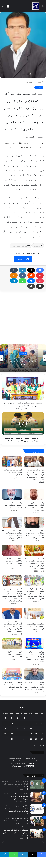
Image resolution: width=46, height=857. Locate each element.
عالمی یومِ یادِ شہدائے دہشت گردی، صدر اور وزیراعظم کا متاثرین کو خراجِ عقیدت (16, 808)
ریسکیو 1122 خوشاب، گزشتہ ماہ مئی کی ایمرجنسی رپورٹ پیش (23, 361)
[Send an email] (20, 143)
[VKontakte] (22, 275)
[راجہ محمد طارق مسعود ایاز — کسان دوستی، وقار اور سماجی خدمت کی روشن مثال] (34, 494)
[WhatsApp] (22, 280)
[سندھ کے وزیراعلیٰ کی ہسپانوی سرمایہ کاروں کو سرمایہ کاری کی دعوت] (37, 833)
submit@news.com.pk (26, 763)
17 (12, 728)
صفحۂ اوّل (38, 82)
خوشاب (37, 245)
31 (12, 739)
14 (31, 728)
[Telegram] (14, 280)
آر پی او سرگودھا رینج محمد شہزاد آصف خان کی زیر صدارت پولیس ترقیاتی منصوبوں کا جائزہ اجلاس (34, 563)
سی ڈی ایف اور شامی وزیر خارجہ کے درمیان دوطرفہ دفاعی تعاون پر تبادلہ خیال (15, 820)
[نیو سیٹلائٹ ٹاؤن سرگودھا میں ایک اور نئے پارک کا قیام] (12, 643)
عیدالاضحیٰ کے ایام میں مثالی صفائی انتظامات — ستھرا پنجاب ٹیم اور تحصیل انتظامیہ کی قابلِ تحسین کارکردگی (34, 593)
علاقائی (29, 82)
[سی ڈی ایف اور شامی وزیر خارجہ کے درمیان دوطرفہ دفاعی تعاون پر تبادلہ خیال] (37, 821)
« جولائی (41, 745)
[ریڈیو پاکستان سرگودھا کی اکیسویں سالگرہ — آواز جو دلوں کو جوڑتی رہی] (34, 613)
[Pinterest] (40, 275)
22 (24, 734)
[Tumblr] (14, 270)
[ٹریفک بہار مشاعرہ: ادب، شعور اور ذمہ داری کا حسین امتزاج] (12, 674)
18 (5, 728)
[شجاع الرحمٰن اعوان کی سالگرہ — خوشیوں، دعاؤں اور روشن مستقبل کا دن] (12, 550)
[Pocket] (40, 280)
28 (31, 739)
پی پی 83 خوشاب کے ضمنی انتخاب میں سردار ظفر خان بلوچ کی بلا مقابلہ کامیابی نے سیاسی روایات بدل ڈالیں (12, 626)
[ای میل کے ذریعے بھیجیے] (40, 286)
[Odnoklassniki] (14, 275)
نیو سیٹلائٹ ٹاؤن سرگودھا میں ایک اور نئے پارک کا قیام (13, 654)
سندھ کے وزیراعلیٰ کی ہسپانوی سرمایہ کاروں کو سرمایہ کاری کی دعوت (15, 832)
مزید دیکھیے (23, 844)
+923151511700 (27, 766)
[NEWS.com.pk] (36, 6)
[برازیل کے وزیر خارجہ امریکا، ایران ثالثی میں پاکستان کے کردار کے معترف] (37, 784)
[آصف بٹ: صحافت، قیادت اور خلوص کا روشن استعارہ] (12, 461)
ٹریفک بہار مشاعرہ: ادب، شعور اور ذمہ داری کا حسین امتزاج (12, 684)
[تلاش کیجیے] (43, 7)
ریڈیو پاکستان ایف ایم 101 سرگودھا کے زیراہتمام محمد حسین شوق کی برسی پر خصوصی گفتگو (34, 656)
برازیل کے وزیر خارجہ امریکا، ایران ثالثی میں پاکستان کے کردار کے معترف (15, 783)
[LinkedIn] (22, 270)
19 (42, 734)
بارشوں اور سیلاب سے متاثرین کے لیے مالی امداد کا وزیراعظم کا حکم (16, 796)
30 (17, 739)
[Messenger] (31, 280)
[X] (31, 270)
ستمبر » (33, 745)
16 (17, 728)
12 (42, 728)
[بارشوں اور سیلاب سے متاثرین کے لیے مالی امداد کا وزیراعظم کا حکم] (37, 797)
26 (42, 739)
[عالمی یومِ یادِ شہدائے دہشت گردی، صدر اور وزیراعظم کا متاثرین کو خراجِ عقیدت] (37, 809)
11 (5, 723)
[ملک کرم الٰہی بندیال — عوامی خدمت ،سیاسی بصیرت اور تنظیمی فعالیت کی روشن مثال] (12, 522)
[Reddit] (31, 275)
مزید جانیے (23, 769)
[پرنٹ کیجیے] (31, 286)
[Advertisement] (23, 318)
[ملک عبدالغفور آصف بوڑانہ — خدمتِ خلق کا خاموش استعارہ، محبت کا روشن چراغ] (34, 522)
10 (12, 723)
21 (31, 734)
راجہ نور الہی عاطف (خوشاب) (31, 143)
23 (17, 734)
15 (24, 728)
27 (36, 739)
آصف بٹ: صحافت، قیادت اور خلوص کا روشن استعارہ (13, 472)
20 (36, 734)
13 (36, 728)
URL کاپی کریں (23, 259)
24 (12, 734)
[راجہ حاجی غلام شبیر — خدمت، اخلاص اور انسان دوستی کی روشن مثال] (12, 494)
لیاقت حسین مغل (20, 245)
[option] (23, 358)
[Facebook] (40, 270)
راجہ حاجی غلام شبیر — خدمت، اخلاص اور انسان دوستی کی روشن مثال (12, 504)
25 (5, 734)
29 (24, 739)
